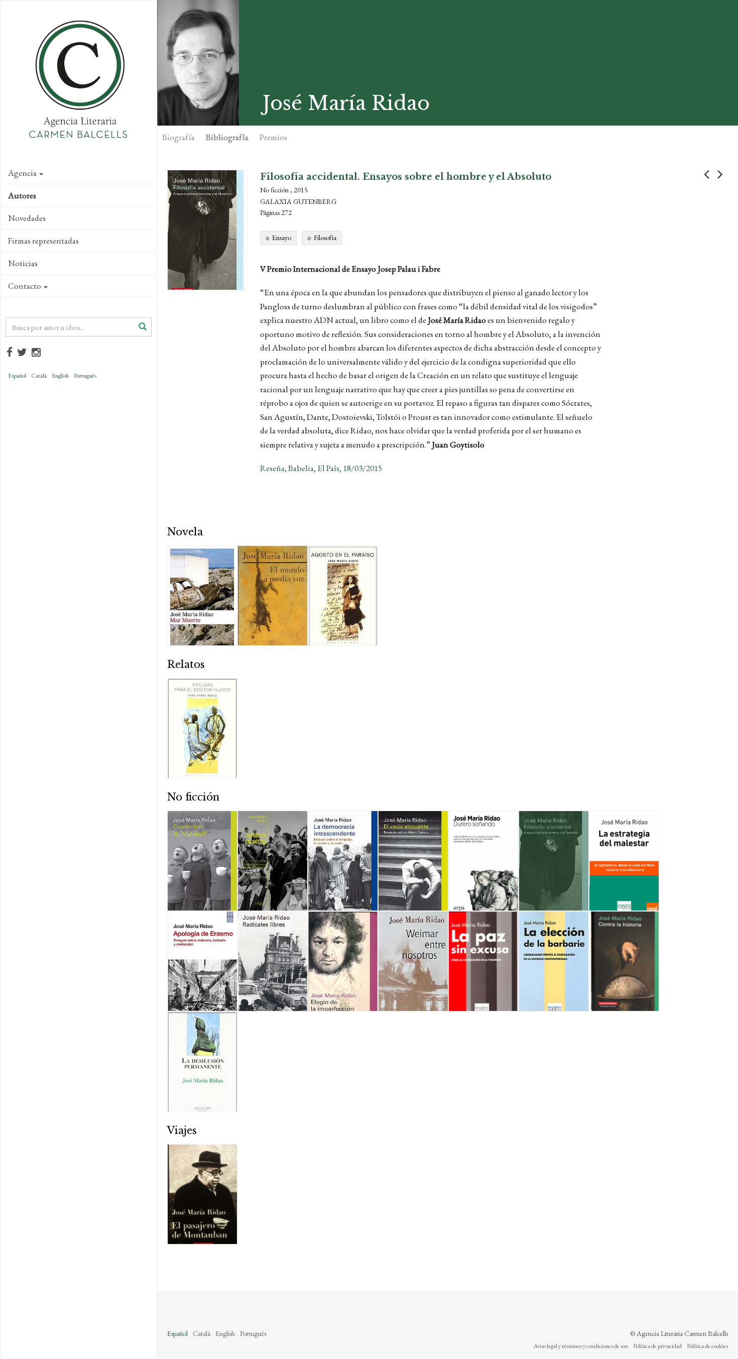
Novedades (27, 217)
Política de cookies (707, 1346)
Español (17, 376)
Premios (273, 137)
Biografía (178, 137)
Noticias (23, 263)
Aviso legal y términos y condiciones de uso (581, 1346)
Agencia (22, 172)
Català (39, 376)
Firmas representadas (43, 240)
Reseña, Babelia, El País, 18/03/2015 (321, 468)
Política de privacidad (657, 1346)
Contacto (24, 285)
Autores (22, 195)
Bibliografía (227, 137)
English (60, 376)
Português (85, 376)
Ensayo (281, 237)
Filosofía (325, 237)
